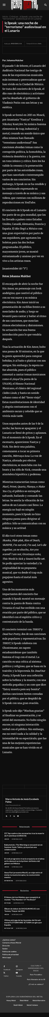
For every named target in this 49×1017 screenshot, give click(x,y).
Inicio (5, 16)
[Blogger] (6, 816)
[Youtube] (18, 816)
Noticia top (8, 928)
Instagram (19, 969)
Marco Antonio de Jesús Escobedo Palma (22, 800)
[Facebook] (6, 50)
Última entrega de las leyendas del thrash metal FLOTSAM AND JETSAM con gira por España (23, 922)
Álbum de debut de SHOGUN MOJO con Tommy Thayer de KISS (22, 910)
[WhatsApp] (23, 50)
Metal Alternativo (39, 1000)
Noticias (7, 903)
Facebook (7, 969)
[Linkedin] (14, 816)
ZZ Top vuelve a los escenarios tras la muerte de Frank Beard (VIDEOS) (24, 834)
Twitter (6, 976)
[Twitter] (12, 50)
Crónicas (13, 16)
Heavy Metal (11, 1000)
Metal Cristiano (32, 1005)
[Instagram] (17, 966)
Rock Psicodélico (36, 975)
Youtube (19, 976)
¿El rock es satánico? (36, 984)
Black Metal (24, 1000)
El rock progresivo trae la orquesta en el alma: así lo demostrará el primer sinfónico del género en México (24, 861)
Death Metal (18, 1005)
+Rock (6, 839)
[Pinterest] (17, 50)
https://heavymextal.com (13, 805)
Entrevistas (8, 880)
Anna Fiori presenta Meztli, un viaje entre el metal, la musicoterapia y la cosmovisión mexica (23, 874)
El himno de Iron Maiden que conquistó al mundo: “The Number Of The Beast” (22, 898)
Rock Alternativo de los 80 (36, 979)
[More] (28, 50)
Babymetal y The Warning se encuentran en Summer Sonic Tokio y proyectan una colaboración (23, 847)
